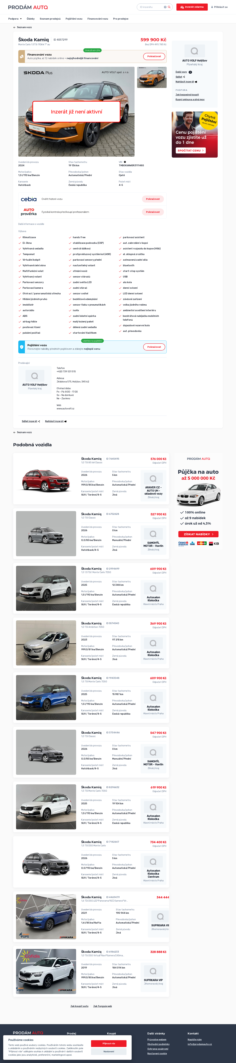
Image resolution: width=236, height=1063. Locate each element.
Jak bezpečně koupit (187, 94)
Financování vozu (97, 18)
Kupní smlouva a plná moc (190, 99)
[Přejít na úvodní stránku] (28, 6)
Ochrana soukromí (157, 1049)
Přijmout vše (109, 1043)
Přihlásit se (221, 7)
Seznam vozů (24, 27)
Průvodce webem (156, 1039)
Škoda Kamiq (91, 459)
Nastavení (109, 1051)
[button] (55, 421)
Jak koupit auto (79, 1006)
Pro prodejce (120, 18)
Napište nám (195, 1039)
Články (31, 18)
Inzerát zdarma (194, 6)
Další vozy (181, 72)
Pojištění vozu (74, 18)
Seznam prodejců (50, 18)
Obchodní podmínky (158, 1044)
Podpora (13, 18)
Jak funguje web (102, 1006)
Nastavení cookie (157, 1053)
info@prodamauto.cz (200, 1044)
